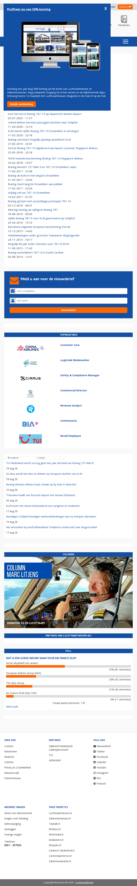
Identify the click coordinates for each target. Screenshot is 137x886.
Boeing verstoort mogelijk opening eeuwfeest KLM (39, 139)
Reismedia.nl (56, 834)
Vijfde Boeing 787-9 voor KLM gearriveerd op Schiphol (41, 218)
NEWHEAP (55, 760)
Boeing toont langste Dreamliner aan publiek (35, 184)
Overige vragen (13, 834)
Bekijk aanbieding (21, 104)
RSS (99, 778)
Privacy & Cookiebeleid (17, 767)
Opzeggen (10, 829)
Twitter (101, 751)
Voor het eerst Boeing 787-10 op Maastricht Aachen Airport (45, 114)
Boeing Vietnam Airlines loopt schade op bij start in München (41, 484)
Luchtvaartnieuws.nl (60, 813)
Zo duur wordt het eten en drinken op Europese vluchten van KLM (44, 473)
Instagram (102, 772)
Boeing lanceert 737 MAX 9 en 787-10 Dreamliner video (42, 167)
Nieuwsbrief (104, 746)
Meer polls (12, 706)
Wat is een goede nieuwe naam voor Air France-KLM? (41, 658)
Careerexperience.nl (60, 855)
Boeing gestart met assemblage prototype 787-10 (39, 201)
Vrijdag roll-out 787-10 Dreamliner (29, 192)
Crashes (41, 458)
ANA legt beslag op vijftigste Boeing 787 (33, 209)
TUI (51, 755)
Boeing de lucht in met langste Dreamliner (33, 175)
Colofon (9, 762)
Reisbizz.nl (55, 829)
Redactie (9, 756)
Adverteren (10, 751)
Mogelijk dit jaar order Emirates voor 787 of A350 (38, 244)
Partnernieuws (12, 778)
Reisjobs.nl (55, 845)
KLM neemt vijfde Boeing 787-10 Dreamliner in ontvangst (43, 131)
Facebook (102, 756)
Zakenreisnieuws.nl (60, 818)
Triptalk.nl (54, 823)
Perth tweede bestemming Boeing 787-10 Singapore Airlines (45, 158)
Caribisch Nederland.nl (61, 850)
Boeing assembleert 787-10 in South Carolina (35, 252)
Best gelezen (13, 458)
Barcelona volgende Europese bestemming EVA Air (39, 227)
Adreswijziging (12, 823)
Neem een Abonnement (18, 813)
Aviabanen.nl (56, 839)
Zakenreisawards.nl (60, 861)
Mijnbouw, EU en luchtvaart (26, 623)
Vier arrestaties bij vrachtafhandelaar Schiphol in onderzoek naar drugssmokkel (51, 527)
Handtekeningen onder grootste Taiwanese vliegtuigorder (44, 235)
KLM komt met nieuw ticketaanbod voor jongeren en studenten (43, 505)
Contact (8, 746)
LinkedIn (101, 762)
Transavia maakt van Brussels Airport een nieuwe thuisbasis (40, 495)
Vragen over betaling (16, 818)
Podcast (101, 783)
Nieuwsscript (11, 772)
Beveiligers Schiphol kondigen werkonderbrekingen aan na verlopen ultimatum (51, 516)
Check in (123, 6)
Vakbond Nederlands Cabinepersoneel (61, 747)
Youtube (101, 767)
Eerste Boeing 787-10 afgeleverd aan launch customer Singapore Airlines (53, 148)
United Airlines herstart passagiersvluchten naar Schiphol (42, 122)
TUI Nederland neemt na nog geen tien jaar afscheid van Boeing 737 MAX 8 (50, 463)
